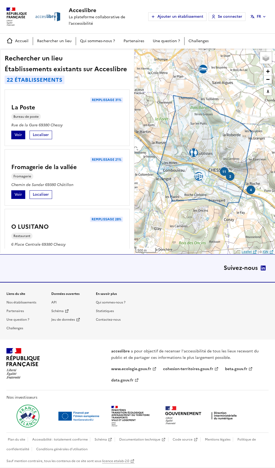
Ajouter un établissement (180, 16)
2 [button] (230, 176)
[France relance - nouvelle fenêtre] (27, 416)
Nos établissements (21, 302)
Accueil (21, 41)
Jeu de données (63, 319)
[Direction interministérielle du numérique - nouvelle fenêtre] (202, 415)
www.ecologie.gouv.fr (131, 369)
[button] (266, 58)
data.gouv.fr (122, 380)
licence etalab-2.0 (115, 461)
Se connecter (230, 16)
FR (259, 16)
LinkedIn (263, 268)
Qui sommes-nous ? (97, 41)
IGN (265, 251)
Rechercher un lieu (54, 41)
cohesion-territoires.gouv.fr (188, 369)
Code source (183, 439)
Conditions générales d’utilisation (62, 449)
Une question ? (166, 41)
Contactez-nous (108, 319)
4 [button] (251, 189)
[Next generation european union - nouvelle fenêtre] (79, 416)
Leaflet (247, 251)
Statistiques (105, 311)
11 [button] (224, 171)
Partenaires (134, 41)
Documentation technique (139, 439)
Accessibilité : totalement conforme (60, 439)
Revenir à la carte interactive (176, 55)
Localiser (42, 135)
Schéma (57, 311)
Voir (20, 135)
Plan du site (16, 439)
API (54, 302)
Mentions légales (217, 439)
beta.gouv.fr (236, 369)
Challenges (199, 41)
